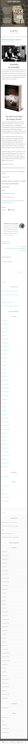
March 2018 (4, 444)
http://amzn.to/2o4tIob (7, 202)
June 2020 (4, 365)
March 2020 (4, 376)
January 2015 (5, 466)
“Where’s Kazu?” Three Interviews (9, 291)
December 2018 (5, 421)
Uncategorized (5, 476)
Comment (20, 272)
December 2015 (5, 463)
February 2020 (5, 380)
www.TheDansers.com (9, 197)
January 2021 (5, 343)
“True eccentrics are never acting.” (10, 294)
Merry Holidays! (6, 242)
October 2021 (5, 328)
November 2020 (5, 350)
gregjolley (14, 31)
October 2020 (5, 354)
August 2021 (4, 331)
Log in (3, 489)
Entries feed (4, 493)
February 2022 (5, 324)
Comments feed (5, 497)
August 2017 (4, 459)
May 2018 (4, 436)
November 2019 (5, 391)
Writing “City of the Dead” (7, 302)
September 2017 (6, 455)
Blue (3, 298)
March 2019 (4, 414)
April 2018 (4, 440)
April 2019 (4, 410)
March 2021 (4, 335)
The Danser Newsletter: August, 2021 (10, 306)
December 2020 (5, 346)
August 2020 (4, 358)
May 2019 (4, 406)
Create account (5, 486)
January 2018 (5, 451)
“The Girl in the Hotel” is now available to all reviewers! (15, 248)
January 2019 (5, 418)
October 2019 (5, 395)
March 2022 (4, 320)
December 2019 (5, 388)
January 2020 (5, 384)
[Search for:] (14, 281)
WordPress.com (5, 501)
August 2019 (4, 399)
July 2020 (4, 361)
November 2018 (5, 425)
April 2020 (4, 373)
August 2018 (4, 433)
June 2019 (4, 403)
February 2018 (5, 448)
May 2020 (4, 369)
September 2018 (6, 429)
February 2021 (5, 339)
